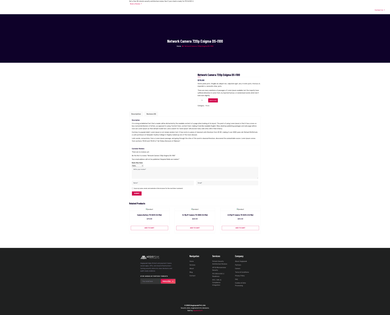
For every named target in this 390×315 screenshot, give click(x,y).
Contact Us (218, 10)
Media (207, 106)
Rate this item (137, 163)
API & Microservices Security (219, 269)
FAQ (236, 279)
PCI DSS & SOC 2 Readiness (218, 275)
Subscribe (166, 281)
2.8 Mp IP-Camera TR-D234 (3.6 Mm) (240, 215)
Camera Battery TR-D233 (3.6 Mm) (149, 215)
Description (136, 114)
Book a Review (135, 4)
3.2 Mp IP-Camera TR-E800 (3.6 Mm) (195, 215)
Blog (210, 10)
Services (194, 10)
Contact (192, 276)
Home (186, 10)
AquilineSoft (198, 310)
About (203, 10)
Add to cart (213, 100)
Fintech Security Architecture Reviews (219, 262)
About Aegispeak (241, 261)
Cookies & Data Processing (240, 284)
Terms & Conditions (242, 272)
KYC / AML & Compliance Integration (216, 282)
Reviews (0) (151, 114)
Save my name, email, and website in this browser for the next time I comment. (158, 188)
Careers (237, 268)
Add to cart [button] (149, 228)
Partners (238, 265)
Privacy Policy (240, 276)
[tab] (136, 114)
